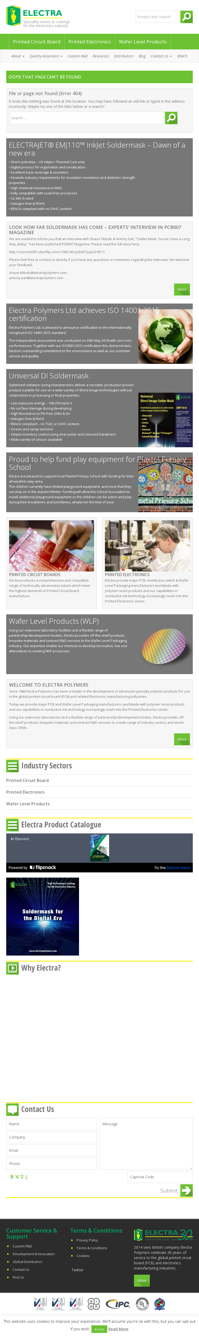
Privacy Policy (87, 1240)
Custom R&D (78, 56)
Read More (118, 1328)
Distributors (123, 56)
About (16, 56)
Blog (142, 56)
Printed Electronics (89, 41)
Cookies (83, 1255)
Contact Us (21, 1269)
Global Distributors (27, 1261)
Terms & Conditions (92, 1248)
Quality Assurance (45, 56)
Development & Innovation (34, 1254)
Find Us (18, 1277)
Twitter (77, 1269)
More (182, 289)
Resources (101, 56)
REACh (182, 56)
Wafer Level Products (143, 41)
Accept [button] (99, 1329)
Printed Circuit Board (36, 41)
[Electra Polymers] (51, 15)
